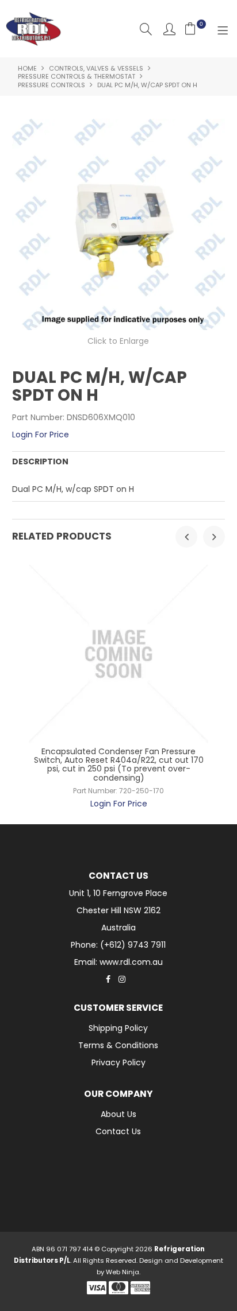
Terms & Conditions (118, 1045)
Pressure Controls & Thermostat (76, 76)
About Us (118, 1114)
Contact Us (118, 1131)
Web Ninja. (123, 1272)
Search (146, 29)
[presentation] (186, 537)
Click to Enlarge (118, 341)
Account (169, 29)
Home (27, 68)
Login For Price (40, 434)
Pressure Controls (51, 85)
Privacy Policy (118, 1062)
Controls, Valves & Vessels (96, 68)
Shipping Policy (118, 1028)
